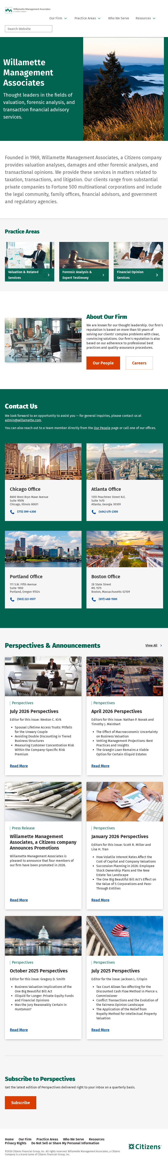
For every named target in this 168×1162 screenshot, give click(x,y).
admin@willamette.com (23, 420)
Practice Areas (47, 1139)
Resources (96, 1139)
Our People (102, 428)
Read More (19, 766)
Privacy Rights (15, 1143)
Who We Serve (73, 1139)
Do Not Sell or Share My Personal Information (65, 1143)
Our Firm (25, 1139)
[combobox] (28, 28)
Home (9, 1139)
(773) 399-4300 (26, 511)
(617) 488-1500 (108, 599)
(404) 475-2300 (108, 511)
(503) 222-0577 (26, 599)
